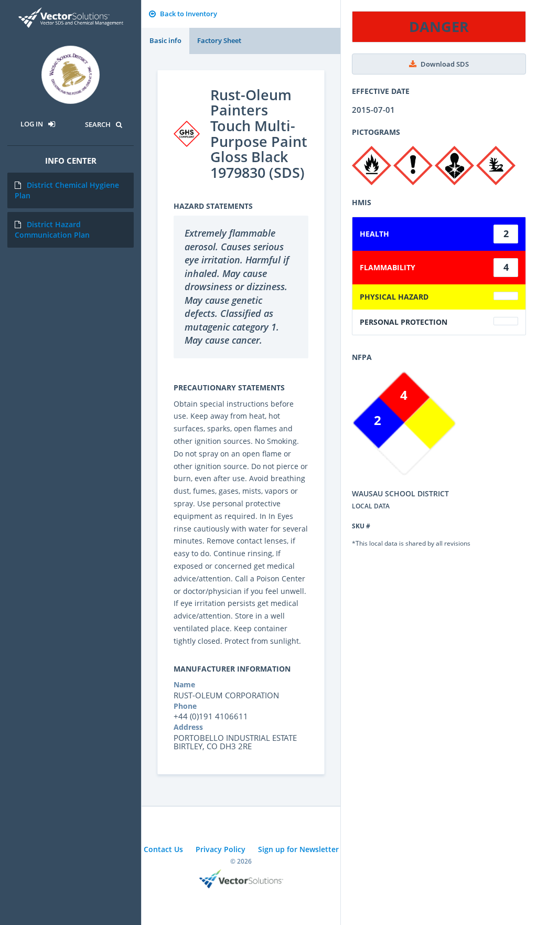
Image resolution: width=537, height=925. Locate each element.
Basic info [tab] (165, 40)
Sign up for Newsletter (298, 849)
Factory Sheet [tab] (219, 40)
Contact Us (163, 849)
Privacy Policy (220, 849)
